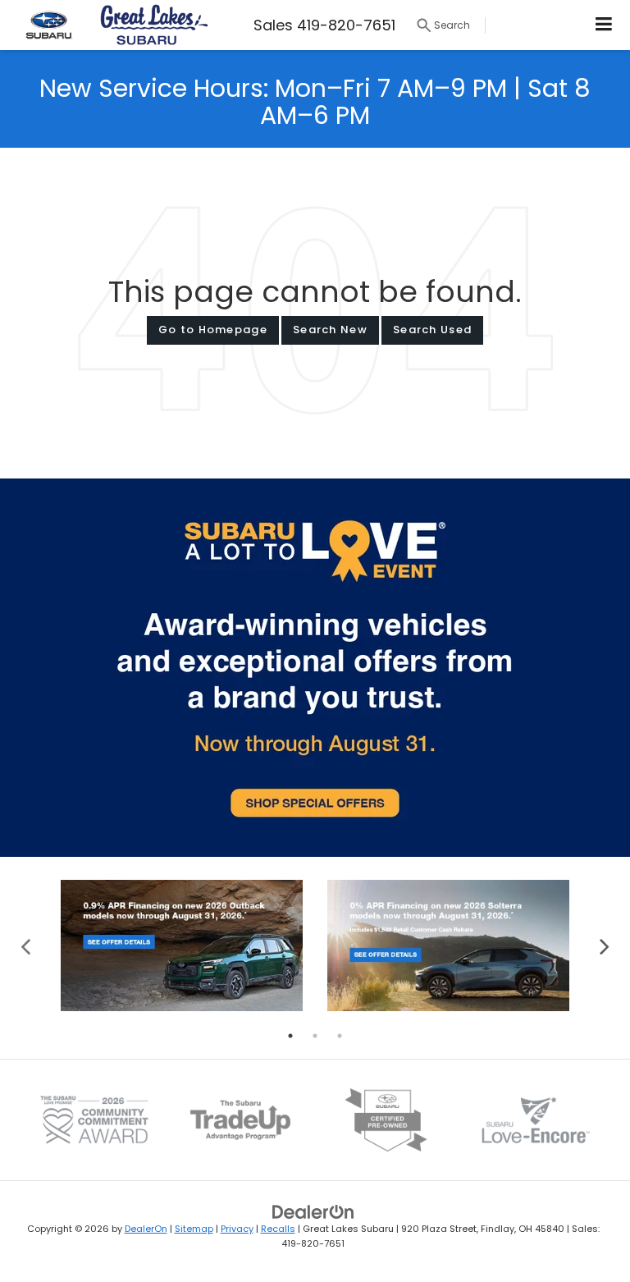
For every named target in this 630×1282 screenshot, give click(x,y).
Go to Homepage (212, 329)
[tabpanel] (182, 945)
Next (604, 945)
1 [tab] (290, 1036)
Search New (330, 329)
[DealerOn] (313, 1211)
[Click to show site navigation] (604, 25)
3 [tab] (339, 1036)
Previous (25, 945)
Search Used (432, 329)
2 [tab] (315, 1036)
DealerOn (146, 1228)
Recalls (278, 1228)
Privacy (237, 1228)
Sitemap (194, 1228)
